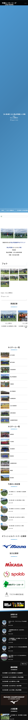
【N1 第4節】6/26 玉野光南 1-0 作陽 (8, 326)
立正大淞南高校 (13, 405)
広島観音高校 (13, 398)
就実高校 (12, 434)
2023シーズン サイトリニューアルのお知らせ (17, 622)
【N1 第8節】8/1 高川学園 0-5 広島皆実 (17, 491)
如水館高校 (12, 448)
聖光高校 (12, 477)
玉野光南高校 (13, 413)
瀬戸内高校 (12, 362)
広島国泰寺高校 (13, 463)
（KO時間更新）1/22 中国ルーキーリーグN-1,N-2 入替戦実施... (17, 639)
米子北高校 (12, 355)
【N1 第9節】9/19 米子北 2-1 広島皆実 (16, 508)
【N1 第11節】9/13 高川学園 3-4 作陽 (16, 500)
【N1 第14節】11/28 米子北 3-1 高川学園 (11, 685)
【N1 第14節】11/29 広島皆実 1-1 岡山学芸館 (12, 677)
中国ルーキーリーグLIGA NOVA (9, 3)
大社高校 (12, 441)
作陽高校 (12, 384)
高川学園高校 (13, 391)
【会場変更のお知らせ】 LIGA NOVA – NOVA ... (16, 630)
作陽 (20, 247)
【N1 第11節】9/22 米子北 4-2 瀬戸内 (16, 517)
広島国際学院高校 (14, 420)
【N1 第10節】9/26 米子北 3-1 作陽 (16, 525)
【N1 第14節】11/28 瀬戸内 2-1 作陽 (10, 681)
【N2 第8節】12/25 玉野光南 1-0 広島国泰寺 (12, 673)
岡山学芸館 (9, 247)
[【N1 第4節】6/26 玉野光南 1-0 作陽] (9, 316)
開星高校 (12, 456)
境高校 (11, 470)
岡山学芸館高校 (13, 376)
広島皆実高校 (13, 369)
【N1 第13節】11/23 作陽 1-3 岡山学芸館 (11, 690)
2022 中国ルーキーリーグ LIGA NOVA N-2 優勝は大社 (17, 656)
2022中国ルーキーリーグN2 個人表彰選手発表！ (17, 647)
